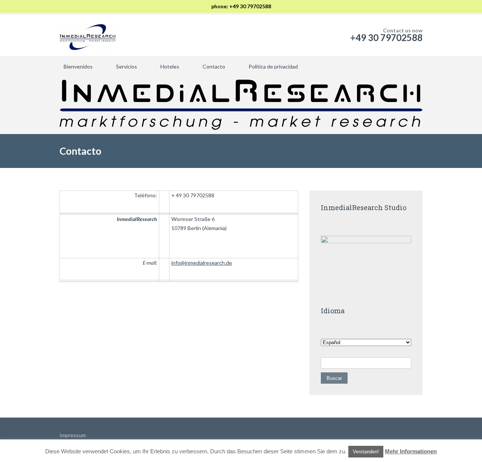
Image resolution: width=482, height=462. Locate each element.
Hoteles (169, 66)
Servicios (126, 66)
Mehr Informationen (411, 451)
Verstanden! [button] (366, 451)
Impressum (72, 435)
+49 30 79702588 (386, 37)
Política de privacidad (273, 66)
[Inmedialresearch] (87, 35)
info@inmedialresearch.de (201, 262)
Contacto (214, 66)
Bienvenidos (78, 66)
